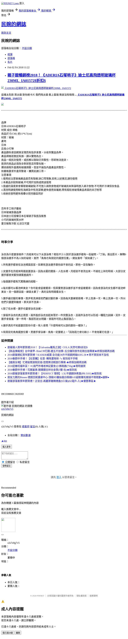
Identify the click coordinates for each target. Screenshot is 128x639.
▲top (4, 440)
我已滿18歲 (7, 633)
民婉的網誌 (13, 24)
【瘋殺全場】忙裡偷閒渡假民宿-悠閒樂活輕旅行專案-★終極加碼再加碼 (46, 362)
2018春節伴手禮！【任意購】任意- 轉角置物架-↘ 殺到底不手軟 (42, 358)
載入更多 (6, 447)
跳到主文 (6, 32)
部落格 (11, 58)
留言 (32, 426)
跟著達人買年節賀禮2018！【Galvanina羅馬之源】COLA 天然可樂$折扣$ (47, 347)
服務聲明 (94, 596)
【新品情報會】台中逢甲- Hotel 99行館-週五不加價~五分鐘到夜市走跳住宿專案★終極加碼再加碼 (61, 351)
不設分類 (27, 48)
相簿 (9, 54)
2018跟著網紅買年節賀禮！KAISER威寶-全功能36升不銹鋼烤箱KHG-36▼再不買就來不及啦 (58, 354)
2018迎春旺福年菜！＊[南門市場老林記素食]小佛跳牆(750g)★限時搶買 (46, 366)
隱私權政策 (81, 596)
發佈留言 (6, 466)
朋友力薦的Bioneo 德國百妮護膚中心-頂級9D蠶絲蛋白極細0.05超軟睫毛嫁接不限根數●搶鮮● (58, 377)
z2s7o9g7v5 (7, 409)
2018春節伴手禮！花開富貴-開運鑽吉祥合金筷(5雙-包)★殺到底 (42, 369)
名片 (9, 62)
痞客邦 (26, 426)
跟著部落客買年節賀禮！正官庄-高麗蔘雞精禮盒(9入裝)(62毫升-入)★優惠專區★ (51, 381)
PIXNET (40, 596)
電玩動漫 (26, 435)
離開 (18, 633)
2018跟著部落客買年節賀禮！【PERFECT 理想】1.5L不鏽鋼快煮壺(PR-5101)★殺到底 (54, 373)
